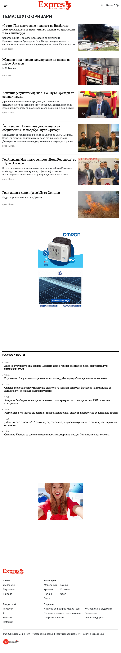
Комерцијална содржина (98, 608)
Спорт (47, 598)
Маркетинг (9, 589)
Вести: (110, 5)
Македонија (50, 585)
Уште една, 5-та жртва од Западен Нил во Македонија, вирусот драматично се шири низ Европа (61, 412)
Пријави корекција (54, 617)
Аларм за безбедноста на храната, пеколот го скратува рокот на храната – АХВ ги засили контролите (57, 402)
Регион (48, 594)
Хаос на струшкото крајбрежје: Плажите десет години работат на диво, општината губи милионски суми (56, 367)
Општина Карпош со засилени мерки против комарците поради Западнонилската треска (56, 434)
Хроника (48, 589)
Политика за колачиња (93, 634)
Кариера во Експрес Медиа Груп (62, 608)
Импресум (9, 585)
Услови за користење (42, 634)
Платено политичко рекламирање (62, 613)
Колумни (65, 589)
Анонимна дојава (94, 617)
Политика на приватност (68, 634)
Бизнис (64, 585)
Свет (63, 594)
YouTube (7, 617)
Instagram (8, 622)
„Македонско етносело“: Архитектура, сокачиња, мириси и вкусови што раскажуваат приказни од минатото (60, 424)
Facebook (8, 608)
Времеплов (91, 613)
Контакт (7, 594)
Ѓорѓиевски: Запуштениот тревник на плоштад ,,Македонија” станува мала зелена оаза (55, 378)
